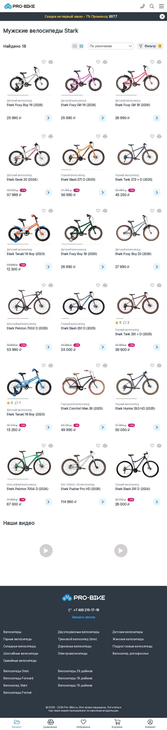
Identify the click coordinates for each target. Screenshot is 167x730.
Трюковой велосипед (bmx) (77, 639)
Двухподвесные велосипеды (78, 632)
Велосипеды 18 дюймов (75, 678)
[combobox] (111, 46)
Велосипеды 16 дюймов (75, 685)
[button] (83, 16)
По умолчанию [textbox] (101, 46)
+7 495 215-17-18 (86, 610)
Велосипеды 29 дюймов (75, 671)
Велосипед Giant (15, 685)
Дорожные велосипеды (74, 646)
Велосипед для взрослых (130, 653)
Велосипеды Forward (18, 678)
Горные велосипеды (17, 639)
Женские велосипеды (128, 639)
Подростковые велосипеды (132, 646)
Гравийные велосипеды (20, 660)
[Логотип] (19, 6)
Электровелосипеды (72, 653)
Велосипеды (12, 632)
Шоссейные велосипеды (20, 653)
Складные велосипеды (19, 646)
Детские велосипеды (127, 632)
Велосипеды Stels (16, 671)
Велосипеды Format (17, 692)
